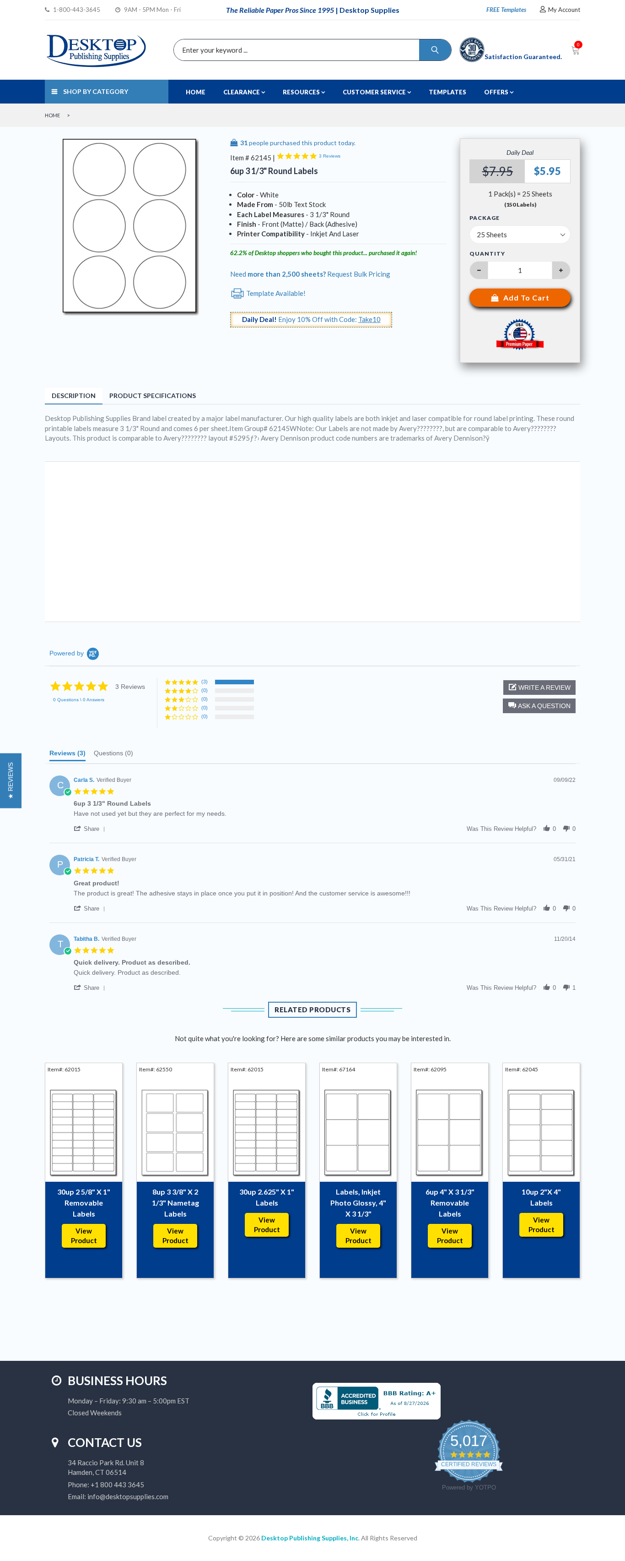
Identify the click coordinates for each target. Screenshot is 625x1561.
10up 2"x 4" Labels (541, 1197)
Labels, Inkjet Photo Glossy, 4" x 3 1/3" (358, 1202)
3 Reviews (329, 155)
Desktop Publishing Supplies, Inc (309, 1538)
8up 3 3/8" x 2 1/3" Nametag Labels (175, 1202)
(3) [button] (204, 681)
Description (74, 395)
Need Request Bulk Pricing (310, 274)
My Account (564, 9)
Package (484, 218)
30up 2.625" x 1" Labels (266, 1197)
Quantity (487, 253)
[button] (539, 706)
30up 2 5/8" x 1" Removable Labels (83, 1202)
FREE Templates (506, 9)
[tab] (67, 755)
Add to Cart (526, 297)
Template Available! (275, 293)
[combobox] (310, 49)
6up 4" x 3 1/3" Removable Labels (450, 1202)
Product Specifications (152, 395)
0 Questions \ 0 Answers (78, 699)
